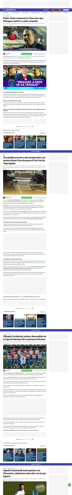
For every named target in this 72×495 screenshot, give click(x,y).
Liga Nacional (5, 12)
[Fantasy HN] (56, 10)
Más (6, 153)
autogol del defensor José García (10, 57)
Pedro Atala (17, 130)
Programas (65, 12)
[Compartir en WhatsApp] (27, 126)
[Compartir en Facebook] (25, 126)
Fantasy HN (7, 7)
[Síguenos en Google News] (32, 126)
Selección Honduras (15, 12)
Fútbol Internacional (35, 12)
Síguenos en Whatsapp (27, 53)
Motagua (13, 130)
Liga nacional (8, 14)
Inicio (4, 14)
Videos (51, 12)
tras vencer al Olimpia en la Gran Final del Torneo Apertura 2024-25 (28, 56)
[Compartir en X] (30, 126)
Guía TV (58, 12)
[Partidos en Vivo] (46, 10)
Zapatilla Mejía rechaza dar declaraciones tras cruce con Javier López (23, 430)
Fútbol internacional (9, 466)
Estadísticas (44, 12)
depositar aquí (40, 262)
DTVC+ (4, 7)
